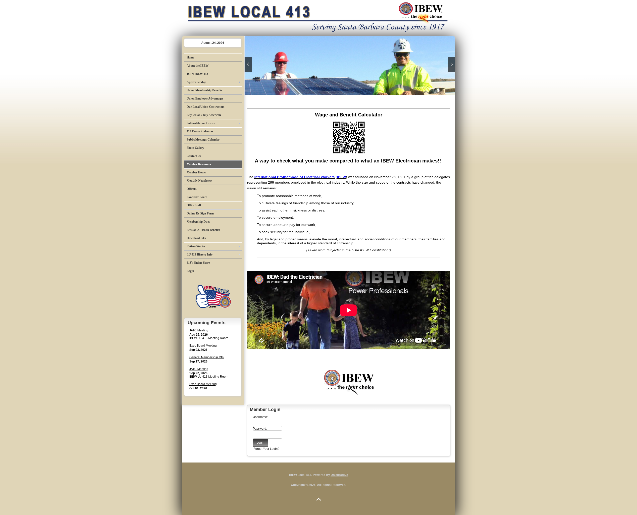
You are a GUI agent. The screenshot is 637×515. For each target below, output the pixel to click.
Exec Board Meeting (203, 345)
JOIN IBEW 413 (197, 74)
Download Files (196, 238)
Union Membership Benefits (204, 90)
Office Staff (194, 205)
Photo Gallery (195, 148)
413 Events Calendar (200, 131)
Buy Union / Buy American (204, 115)
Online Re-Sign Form (200, 213)
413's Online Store (198, 262)
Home (190, 57)
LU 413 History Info (199, 254)
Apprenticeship (196, 82)
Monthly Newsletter (199, 180)
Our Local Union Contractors (205, 106)
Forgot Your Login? (266, 449)
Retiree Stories (196, 246)
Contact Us (194, 156)
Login (190, 271)
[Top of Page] (319, 499)
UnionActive (339, 475)
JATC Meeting (198, 330)
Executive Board (197, 197)
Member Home (196, 172)
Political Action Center (201, 123)
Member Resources (199, 164)
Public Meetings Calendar (203, 139)
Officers (192, 189)
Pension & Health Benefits (203, 230)
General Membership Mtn (206, 357)
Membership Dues (198, 221)
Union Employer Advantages (205, 98)
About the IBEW (198, 65)
